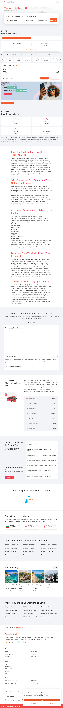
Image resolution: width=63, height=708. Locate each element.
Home (6, 627)
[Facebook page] (6, 691)
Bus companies (9, 654)
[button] (42, 444)
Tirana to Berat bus (10, 551)
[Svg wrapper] (9, 700)
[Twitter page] (14, 691)
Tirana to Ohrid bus (28, 551)
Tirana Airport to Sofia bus (49, 613)
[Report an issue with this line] (57, 66)
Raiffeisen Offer (9, 668)
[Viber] (6, 686)
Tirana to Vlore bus (28, 548)
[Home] (10, 2)
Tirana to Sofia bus (46, 607)
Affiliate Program (9, 671)
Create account (34, 659)
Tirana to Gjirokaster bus (48, 548)
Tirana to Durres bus (47, 555)
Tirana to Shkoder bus (29, 555)
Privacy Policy (34, 683)
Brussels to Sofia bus (47, 617)
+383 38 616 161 (12, 683)
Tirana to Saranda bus (11, 544)
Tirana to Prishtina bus (11, 548)
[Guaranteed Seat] (3, 78)
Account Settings (35, 656)
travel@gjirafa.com (12, 680)
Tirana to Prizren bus (47, 551)
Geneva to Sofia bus (11, 617)
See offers (8, 94)
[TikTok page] (18, 691)
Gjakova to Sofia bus (47, 610)
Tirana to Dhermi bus (11, 555)
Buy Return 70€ (55, 78)
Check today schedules (31, 49)
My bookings (34, 651)
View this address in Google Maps (13, 366)
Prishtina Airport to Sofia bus (30, 618)
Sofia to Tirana (46, 38)
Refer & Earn (8, 666)
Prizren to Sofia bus (11, 610)
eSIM (6, 651)
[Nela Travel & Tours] (31, 500)
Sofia (34, 322)
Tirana (29, 322)
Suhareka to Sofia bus (29, 610)
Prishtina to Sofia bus (29, 607)
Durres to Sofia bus (10, 613)
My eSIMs (33, 654)
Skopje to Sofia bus (11, 607)
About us (7, 656)
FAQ (6, 673)
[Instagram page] (10, 691)
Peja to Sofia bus (28, 613)
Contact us (9, 477)
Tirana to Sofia (16, 38)
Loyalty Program (9, 664)
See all (55, 567)
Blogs (6, 661)
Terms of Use (34, 680)
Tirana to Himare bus (29, 544)
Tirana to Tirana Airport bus (49, 544)
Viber (9, 686)
